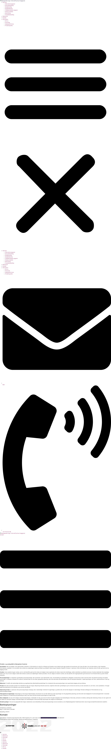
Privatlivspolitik (9, 25)
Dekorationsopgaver (10, 4)
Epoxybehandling (9, 5)
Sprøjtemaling (8, 7)
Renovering (8, 13)
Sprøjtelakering (9, 8)
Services (5, 2)
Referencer (5, 16)
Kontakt (4, 17)
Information (5, 19)
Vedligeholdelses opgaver (11, 10)
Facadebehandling (9, 14)
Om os (6, 21)
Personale (7, 22)
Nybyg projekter (9, 11)
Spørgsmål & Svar (9, 24)
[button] (55, 138)
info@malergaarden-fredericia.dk (49, 717)
